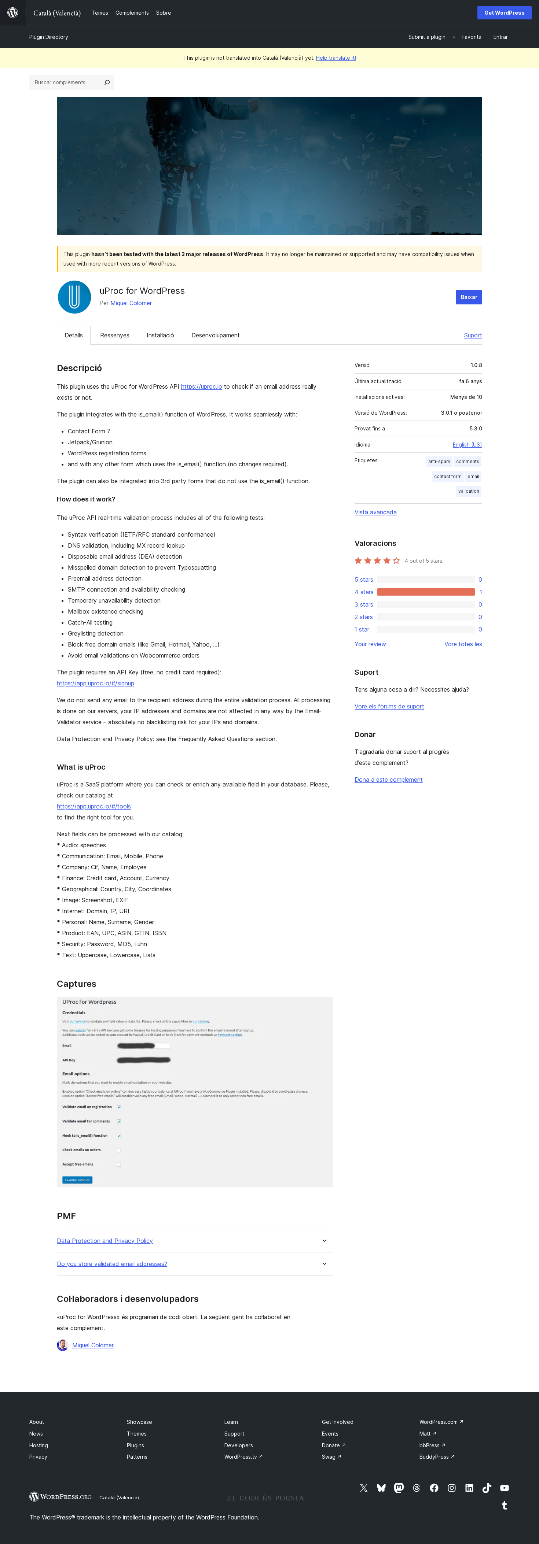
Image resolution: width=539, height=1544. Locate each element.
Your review (370, 644)
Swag (332, 1457)
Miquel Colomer (131, 303)
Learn (231, 1422)
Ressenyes (114, 335)
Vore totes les (463, 644)
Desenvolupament (215, 335)
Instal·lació (160, 335)
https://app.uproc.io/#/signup (95, 683)
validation (468, 491)
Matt (428, 1433)
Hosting (38, 1445)
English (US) (467, 444)
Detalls (74, 335)
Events (330, 1433)
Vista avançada (376, 512)
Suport (473, 335)
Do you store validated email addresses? (112, 1263)
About (36, 1422)
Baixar (469, 297)
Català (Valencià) (119, 1497)
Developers (238, 1445)
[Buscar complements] (107, 82)
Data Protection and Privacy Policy (105, 1240)
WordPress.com (441, 1422)
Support (234, 1433)
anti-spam (439, 461)
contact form (448, 476)
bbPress (432, 1445)
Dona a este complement (389, 779)
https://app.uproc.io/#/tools (94, 806)
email (473, 476)
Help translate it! (336, 58)
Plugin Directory (48, 37)
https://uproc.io (201, 386)
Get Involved (337, 1422)
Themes (137, 1433)
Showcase (139, 1422)
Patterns (137, 1457)
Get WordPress (504, 13)
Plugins (135, 1445)
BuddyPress (437, 1457)
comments (467, 461)
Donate (334, 1445)
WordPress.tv (243, 1457)
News (36, 1433)
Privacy (38, 1457)
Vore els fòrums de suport (389, 706)
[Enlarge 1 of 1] (323, 1006)
